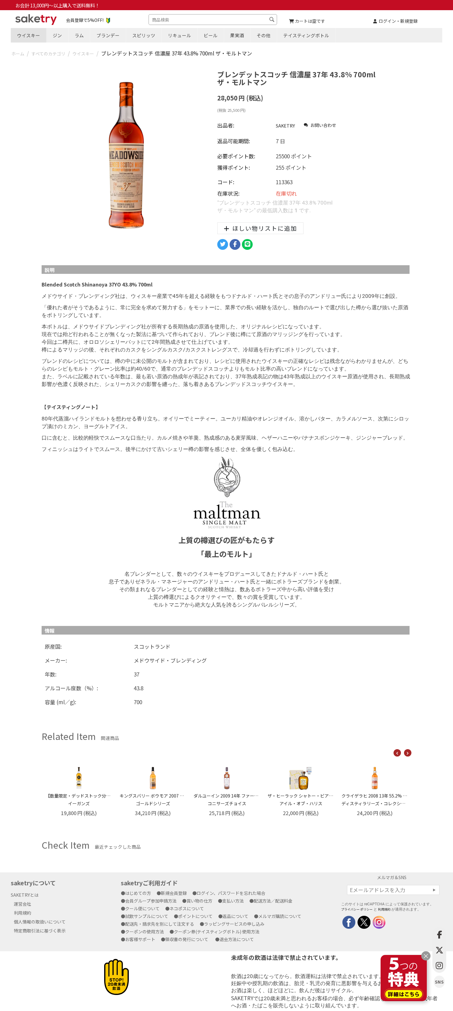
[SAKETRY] (348, 922)
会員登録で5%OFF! (85, 20)
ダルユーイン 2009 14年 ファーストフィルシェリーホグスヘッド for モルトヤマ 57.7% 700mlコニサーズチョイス (153, 799)
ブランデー (108, 35)
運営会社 (22, 904)
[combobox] (213, 19)
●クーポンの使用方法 (144, 931)
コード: (225, 182)
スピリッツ (143, 35)
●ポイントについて (195, 916)
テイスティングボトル (306, 35)
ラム (79, 35)
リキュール (179, 35)
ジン (57, 35)
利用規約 (22, 913)
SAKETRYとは (25, 895)
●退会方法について (236, 939)
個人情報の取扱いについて (40, 922)
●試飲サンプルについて (147, 916)
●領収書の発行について (187, 939)
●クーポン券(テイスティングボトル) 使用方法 (216, 931)
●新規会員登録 (174, 893)
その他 (264, 35)
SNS (439, 982)
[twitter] (363, 922)
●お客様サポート (140, 939)
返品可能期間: (233, 141)
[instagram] (379, 922)
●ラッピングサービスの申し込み (234, 924)
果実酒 (237, 35)
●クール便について (142, 908)
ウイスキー (28, 35)
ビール (211, 35)
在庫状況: (228, 193)
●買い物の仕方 (199, 901)
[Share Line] (247, 244)
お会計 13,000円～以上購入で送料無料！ (57, 5)
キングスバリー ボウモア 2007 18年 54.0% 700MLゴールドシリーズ (79, 799)
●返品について (235, 916)
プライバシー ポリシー (357, 909)
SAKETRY (285, 126)
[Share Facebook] (235, 244)
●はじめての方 (138, 893)
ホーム (17, 54)
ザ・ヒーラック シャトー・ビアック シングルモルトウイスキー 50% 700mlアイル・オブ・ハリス (227, 799)
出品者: (225, 125)
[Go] (434, 890)
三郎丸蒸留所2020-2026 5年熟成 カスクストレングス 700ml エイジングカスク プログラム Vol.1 (374, 799)
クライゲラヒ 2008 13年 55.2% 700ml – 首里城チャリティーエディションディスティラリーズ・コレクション (300, 799)
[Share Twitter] (222, 244)
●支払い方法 (233, 901)
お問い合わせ (322, 125)
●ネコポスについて (186, 908)
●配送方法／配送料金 (273, 901)
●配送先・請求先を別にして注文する (159, 924)
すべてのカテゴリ (48, 54)
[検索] (272, 20)
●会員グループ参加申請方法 (151, 901)
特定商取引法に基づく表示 (40, 931)
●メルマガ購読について (280, 916)
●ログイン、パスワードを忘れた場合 (231, 893)
